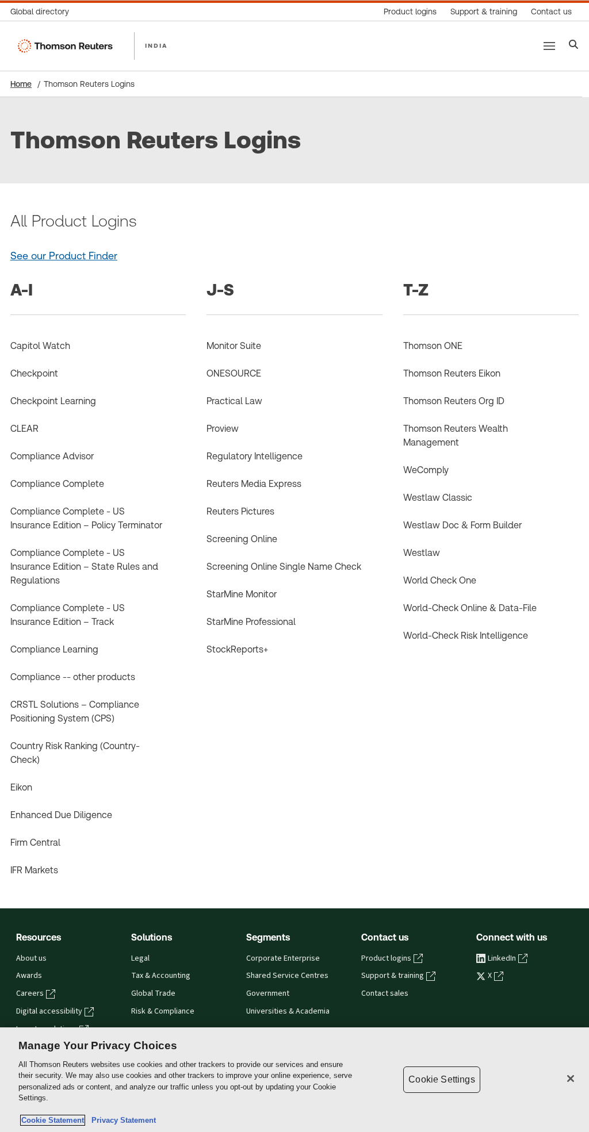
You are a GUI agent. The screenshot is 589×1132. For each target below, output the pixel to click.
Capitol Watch (40, 345)
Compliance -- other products (72, 676)
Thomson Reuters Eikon (451, 373)
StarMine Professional (251, 621)
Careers (30, 993)
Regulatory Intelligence (254, 456)
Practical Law (234, 401)
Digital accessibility (49, 1011)
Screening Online (241, 539)
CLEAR (24, 428)
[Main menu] (549, 46)
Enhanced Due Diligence (61, 814)
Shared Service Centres (287, 975)
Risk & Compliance (162, 1011)
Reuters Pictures (240, 511)
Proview (222, 428)
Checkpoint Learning (53, 401)
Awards (29, 975)
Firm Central (35, 842)
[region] (294, 1079)
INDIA (156, 45)
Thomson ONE (432, 345)
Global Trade (153, 993)
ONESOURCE (233, 373)
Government (267, 993)
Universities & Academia (288, 1011)
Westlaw (421, 552)
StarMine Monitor (241, 594)
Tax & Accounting (160, 975)
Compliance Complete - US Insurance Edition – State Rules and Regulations (84, 566)
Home (21, 84)
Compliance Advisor (52, 456)
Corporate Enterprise (283, 958)
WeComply (426, 470)
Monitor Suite (233, 345)
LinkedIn (502, 958)
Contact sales (384, 993)
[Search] (574, 46)
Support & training (392, 975)
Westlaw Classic (437, 497)
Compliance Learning (54, 649)
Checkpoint (34, 373)
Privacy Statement (121, 1120)
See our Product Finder (63, 256)
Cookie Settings (441, 1079)
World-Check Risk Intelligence (465, 635)
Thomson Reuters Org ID (453, 401)
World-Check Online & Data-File (470, 608)
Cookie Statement (52, 1120)
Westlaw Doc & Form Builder (462, 525)
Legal (140, 958)
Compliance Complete (57, 483)
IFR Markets (34, 870)
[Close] (570, 1078)
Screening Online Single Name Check (283, 566)
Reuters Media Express (253, 483)
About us (31, 958)
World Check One (439, 580)
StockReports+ (237, 649)
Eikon (21, 787)
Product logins (386, 958)
